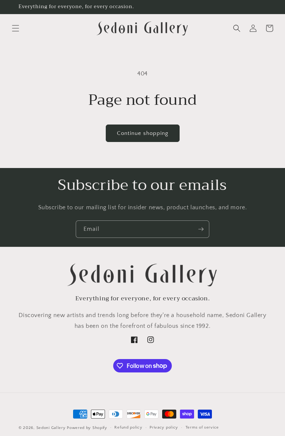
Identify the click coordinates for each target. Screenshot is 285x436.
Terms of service (202, 427)
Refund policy (128, 427)
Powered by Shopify (87, 428)
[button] (15, 28)
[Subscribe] (201, 229)
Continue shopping (142, 133)
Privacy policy (164, 427)
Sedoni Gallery (51, 428)
